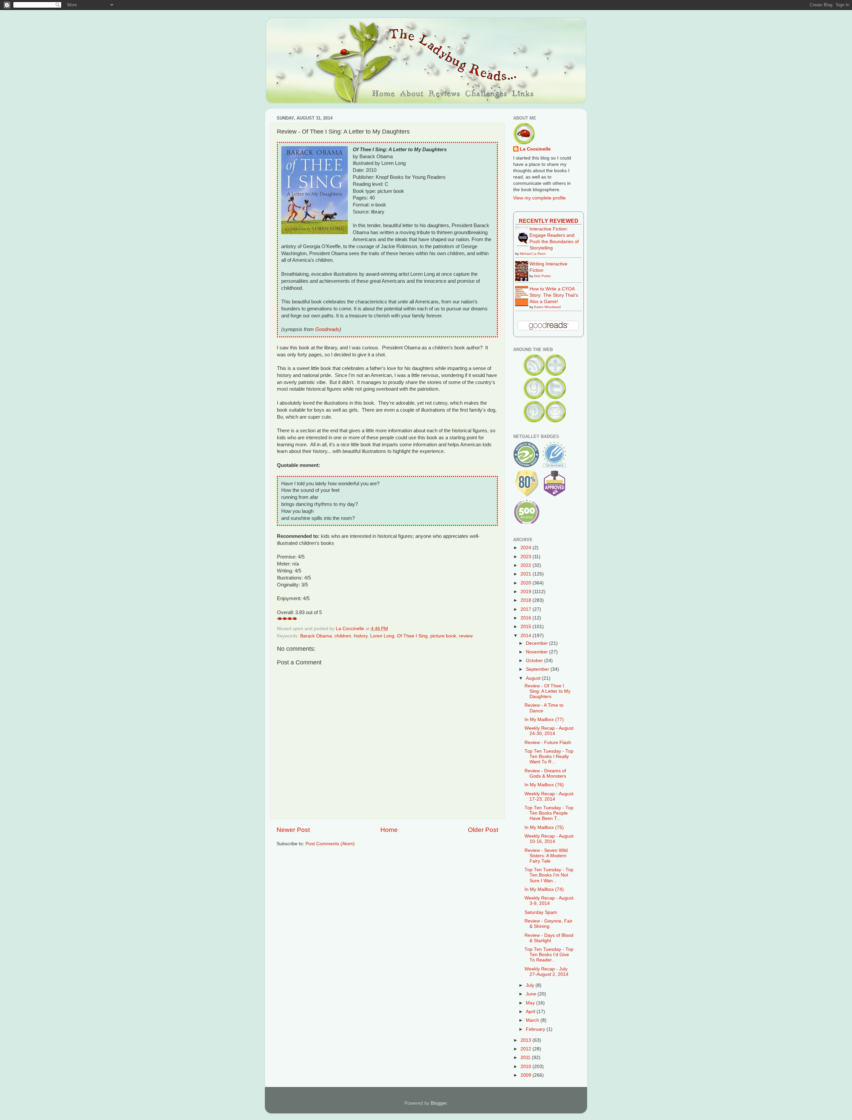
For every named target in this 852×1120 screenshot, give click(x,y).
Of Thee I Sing (412, 635)
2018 (526, 600)
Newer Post (293, 829)
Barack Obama (316, 635)
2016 (526, 617)
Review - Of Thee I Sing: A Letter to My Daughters (547, 691)
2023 (526, 556)
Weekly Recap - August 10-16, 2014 (549, 839)
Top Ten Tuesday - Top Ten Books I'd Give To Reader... (549, 954)
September (538, 669)
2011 (526, 1057)
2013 (526, 1040)
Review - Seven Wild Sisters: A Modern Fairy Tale (546, 856)
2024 (526, 547)
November (537, 651)
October (535, 660)
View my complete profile (539, 197)
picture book (443, 635)
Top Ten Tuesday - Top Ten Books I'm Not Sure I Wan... (549, 875)
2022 (526, 565)
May (531, 1002)
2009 (526, 1075)
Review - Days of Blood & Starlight (549, 938)
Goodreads (327, 329)
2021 (526, 573)
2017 (526, 609)
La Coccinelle (535, 149)
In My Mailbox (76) (544, 784)
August (534, 678)
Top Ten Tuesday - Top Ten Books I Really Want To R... (549, 756)
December (537, 643)
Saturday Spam (541, 912)
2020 (526, 582)
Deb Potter (542, 276)
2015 (526, 626)
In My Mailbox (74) (544, 889)
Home (389, 829)
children (342, 635)
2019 (526, 591)
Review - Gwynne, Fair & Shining (548, 924)
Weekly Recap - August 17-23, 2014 (549, 796)
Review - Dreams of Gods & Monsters (545, 773)
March (533, 1020)
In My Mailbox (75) (544, 827)
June (531, 993)
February (536, 1029)
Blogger (439, 1103)
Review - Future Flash (548, 742)
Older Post (483, 829)
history (360, 635)
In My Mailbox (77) (544, 719)
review (466, 635)
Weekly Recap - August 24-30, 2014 (549, 731)
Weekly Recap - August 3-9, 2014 (549, 901)
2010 (526, 1066)
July (530, 985)
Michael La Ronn (533, 253)
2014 (526, 635)
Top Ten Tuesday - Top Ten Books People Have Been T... (549, 813)
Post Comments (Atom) (330, 843)
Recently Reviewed (548, 221)
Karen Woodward (547, 307)
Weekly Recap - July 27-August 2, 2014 (546, 971)
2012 (526, 1048)
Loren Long (382, 635)
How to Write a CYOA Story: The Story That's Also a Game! (554, 295)
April (531, 1011)
